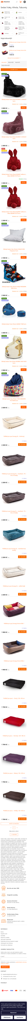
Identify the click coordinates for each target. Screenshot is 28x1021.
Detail (23, 107)
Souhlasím (20, 1017)
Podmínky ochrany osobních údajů (9, 941)
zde (2, 1009)
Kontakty (3, 935)
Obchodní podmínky (6, 939)
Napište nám (4, 933)
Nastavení (13, 1012)
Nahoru (14, 834)
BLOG (2, 932)
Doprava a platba (5, 937)
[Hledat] (16, 1)
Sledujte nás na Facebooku (9, 978)
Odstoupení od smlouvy (7, 943)
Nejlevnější (11, 62)
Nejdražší (17, 62)
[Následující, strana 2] (14, 827)
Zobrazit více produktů (13, 58)
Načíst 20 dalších (14, 823)
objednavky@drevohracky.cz (10, 974)
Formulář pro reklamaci (6, 945)
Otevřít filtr (14, 69)
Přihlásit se (5, 967)
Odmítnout (7, 1017)
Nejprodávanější (5, 65)
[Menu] (24, 1)
